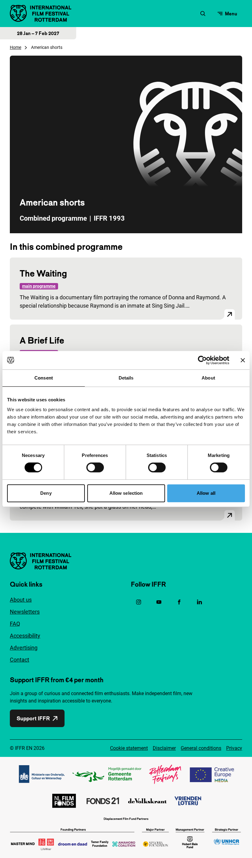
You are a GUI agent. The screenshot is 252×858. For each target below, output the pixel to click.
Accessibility (25, 635)
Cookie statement (129, 748)
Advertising (23, 647)
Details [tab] (126, 377)
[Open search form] (202, 13)
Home (15, 47)
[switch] (95, 467)
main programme (39, 286)
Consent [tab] (43, 377)
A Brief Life (42, 340)
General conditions (201, 748)
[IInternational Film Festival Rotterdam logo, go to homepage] (40, 13)
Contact (19, 659)
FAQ (15, 623)
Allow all (206, 493)
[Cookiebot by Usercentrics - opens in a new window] (202, 360)
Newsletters (25, 611)
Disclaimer (164, 748)
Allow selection (126, 493)
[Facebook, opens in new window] (179, 602)
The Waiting (43, 273)
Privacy (234, 748)
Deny (45, 493)
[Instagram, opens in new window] (138, 602)
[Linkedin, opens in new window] (199, 602)
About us (21, 599)
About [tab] (208, 377)
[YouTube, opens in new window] (159, 602)
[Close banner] (243, 360)
